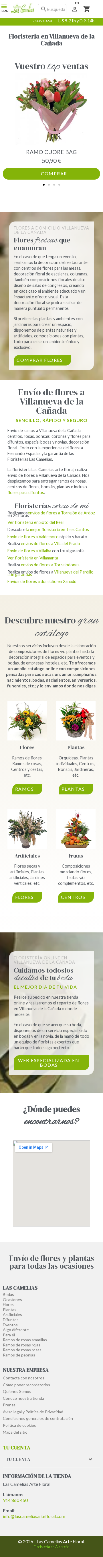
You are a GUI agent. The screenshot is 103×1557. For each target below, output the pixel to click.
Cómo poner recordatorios (26, 1384)
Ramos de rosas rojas (21, 1344)
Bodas (8, 1294)
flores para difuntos (25, 492)
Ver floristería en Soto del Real (35, 522)
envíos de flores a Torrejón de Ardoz (61, 512)
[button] (44, 185)
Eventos (10, 1324)
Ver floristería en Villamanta (32, 557)
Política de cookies (19, 1425)
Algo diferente (16, 1329)
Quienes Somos (17, 1391)
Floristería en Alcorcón (52, 1546)
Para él (9, 1334)
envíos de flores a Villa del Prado (50, 543)
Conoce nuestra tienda (23, 1398)
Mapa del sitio (15, 1432)
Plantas (76, 747)
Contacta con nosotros (23, 1377)
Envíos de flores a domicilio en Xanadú (41, 581)
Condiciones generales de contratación (38, 1418)
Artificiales (27, 855)
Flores (27, 747)
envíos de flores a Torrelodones (50, 564)
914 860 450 (15, 1500)
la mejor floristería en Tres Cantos (57, 529)
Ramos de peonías (19, 1354)
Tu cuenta (16, 1447)
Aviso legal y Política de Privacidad (33, 1411)
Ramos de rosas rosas (22, 1349)
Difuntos (11, 1319)
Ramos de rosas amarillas (25, 1339)
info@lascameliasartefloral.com (34, 1516)
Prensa (9, 1404)
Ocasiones (12, 1299)
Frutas (76, 855)
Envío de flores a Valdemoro (33, 536)
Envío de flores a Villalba (29, 550)
